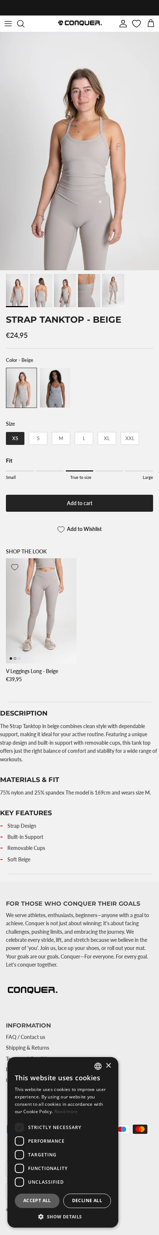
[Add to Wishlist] (15, 567)
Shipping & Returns (27, 1047)
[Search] (24, 24)
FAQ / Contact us (25, 1037)
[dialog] (62, 1142)
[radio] (21, 388)
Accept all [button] (37, 1200)
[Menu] (8, 24)
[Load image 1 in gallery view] (79, 151)
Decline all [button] (87, 1200)
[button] (63, 1216)
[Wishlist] (137, 24)
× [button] (108, 1065)
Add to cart (79, 503)
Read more (66, 1111)
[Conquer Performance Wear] (79, 24)
